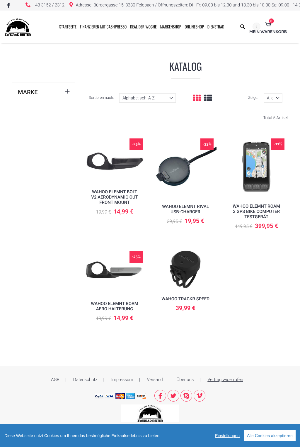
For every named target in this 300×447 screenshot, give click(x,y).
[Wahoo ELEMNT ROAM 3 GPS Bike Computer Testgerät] (256, 166)
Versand (155, 379)
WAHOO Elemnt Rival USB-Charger (185, 209)
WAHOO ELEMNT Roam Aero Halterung (114, 306)
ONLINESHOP (194, 27)
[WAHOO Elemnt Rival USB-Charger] (185, 167)
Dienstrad (215, 27)
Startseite (67, 27)
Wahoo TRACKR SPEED (185, 299)
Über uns (185, 379)
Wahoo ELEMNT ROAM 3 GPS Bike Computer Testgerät (256, 211)
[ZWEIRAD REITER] (150, 413)
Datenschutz (85, 379)
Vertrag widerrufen (225, 379)
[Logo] (17, 27)
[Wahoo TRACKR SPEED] (185, 269)
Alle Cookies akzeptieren (270, 435)
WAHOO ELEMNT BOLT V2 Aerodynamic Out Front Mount (114, 197)
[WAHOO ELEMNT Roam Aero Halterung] (114, 271)
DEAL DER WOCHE (143, 27)
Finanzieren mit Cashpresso (103, 27)
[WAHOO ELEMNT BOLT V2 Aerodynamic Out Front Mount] (114, 159)
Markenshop (170, 27)
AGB (55, 379)
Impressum (122, 379)
